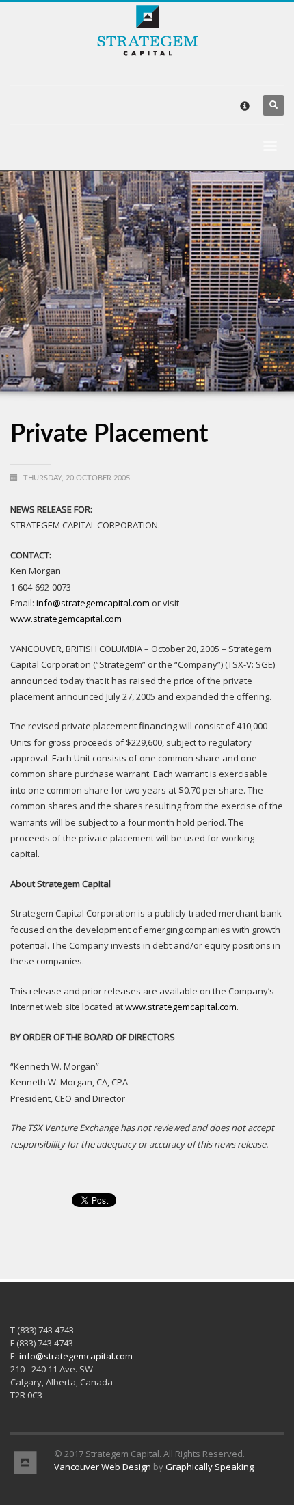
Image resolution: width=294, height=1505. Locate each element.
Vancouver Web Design (102, 1467)
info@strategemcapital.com (93, 603)
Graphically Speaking (209, 1467)
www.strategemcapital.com (66, 618)
